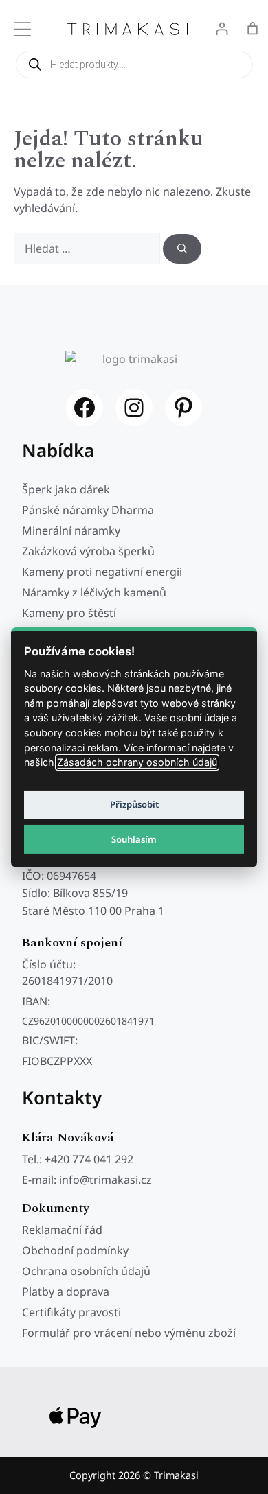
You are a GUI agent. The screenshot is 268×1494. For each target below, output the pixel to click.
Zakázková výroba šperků (88, 551)
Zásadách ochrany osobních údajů (137, 762)
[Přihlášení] (221, 28)
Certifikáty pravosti (71, 1312)
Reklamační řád (62, 1229)
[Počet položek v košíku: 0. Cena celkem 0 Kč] (252, 28)
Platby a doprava (65, 1291)
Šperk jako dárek (66, 489)
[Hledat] (182, 249)
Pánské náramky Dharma (88, 509)
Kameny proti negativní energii (102, 571)
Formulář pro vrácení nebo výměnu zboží (129, 1332)
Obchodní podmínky (75, 1250)
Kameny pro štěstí (69, 612)
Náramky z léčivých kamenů (94, 592)
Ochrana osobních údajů (86, 1271)
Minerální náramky (71, 530)
